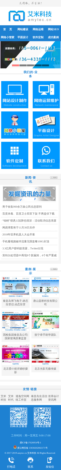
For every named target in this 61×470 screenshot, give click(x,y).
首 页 (7, 29)
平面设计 (22, 37)
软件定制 (38, 37)
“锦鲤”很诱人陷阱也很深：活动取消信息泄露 (29, 220)
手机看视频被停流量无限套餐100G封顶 (25, 241)
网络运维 (38, 29)
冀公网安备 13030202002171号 (32, 448)
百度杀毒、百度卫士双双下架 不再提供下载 (28, 213)
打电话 (11, 466)
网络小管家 (7, 37)
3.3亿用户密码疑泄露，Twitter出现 (22, 248)
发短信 (50, 466)
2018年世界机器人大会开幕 (18, 234)
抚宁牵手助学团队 (45, 334)
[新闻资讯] (29, 200)
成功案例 (53, 37)
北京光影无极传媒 (45, 368)
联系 (30, 466)
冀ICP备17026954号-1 (30, 442)
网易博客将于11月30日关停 (18, 227)
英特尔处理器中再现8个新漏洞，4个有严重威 (29, 255)
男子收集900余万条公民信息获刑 (22, 206)
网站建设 (22, 29)
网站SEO (53, 29)
